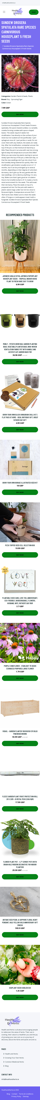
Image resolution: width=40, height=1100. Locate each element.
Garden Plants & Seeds (19, 96)
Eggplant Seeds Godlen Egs (20, 988)
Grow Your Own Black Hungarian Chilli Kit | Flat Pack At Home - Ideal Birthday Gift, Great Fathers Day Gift (20, 417)
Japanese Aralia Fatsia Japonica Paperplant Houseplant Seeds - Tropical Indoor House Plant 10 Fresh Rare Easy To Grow (20, 279)
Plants (30, 96)
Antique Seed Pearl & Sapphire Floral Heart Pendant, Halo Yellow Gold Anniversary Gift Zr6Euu (20, 922)
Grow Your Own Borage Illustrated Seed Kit (20, 482)
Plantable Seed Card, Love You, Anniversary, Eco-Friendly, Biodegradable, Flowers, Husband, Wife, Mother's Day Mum (20, 600)
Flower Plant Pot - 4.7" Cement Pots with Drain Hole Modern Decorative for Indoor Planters (20, 864)
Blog (7, 1066)
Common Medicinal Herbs (14, 1062)
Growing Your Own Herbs (14, 1058)
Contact (14, 1094)
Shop (34, 12)
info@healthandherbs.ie (8, 3)
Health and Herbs (11, 1054)
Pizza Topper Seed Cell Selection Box (20, 545)
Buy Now (20, 114)
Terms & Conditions (26, 1094)
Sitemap (26, 1096)
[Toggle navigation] (4, 12)
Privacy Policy (16, 1096)
